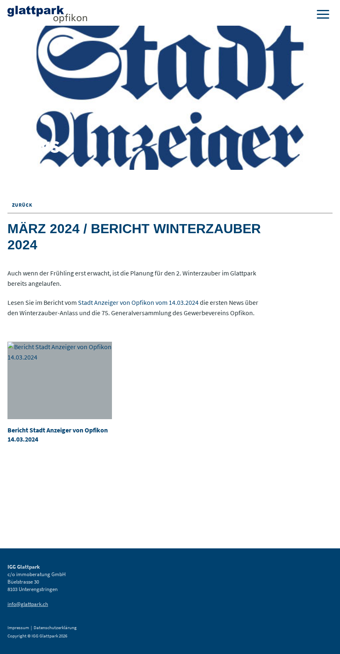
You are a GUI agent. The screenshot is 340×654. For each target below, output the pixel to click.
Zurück (21, 205)
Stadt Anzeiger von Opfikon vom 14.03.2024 (139, 302)
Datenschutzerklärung (55, 627)
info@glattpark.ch (27, 604)
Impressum (18, 627)
